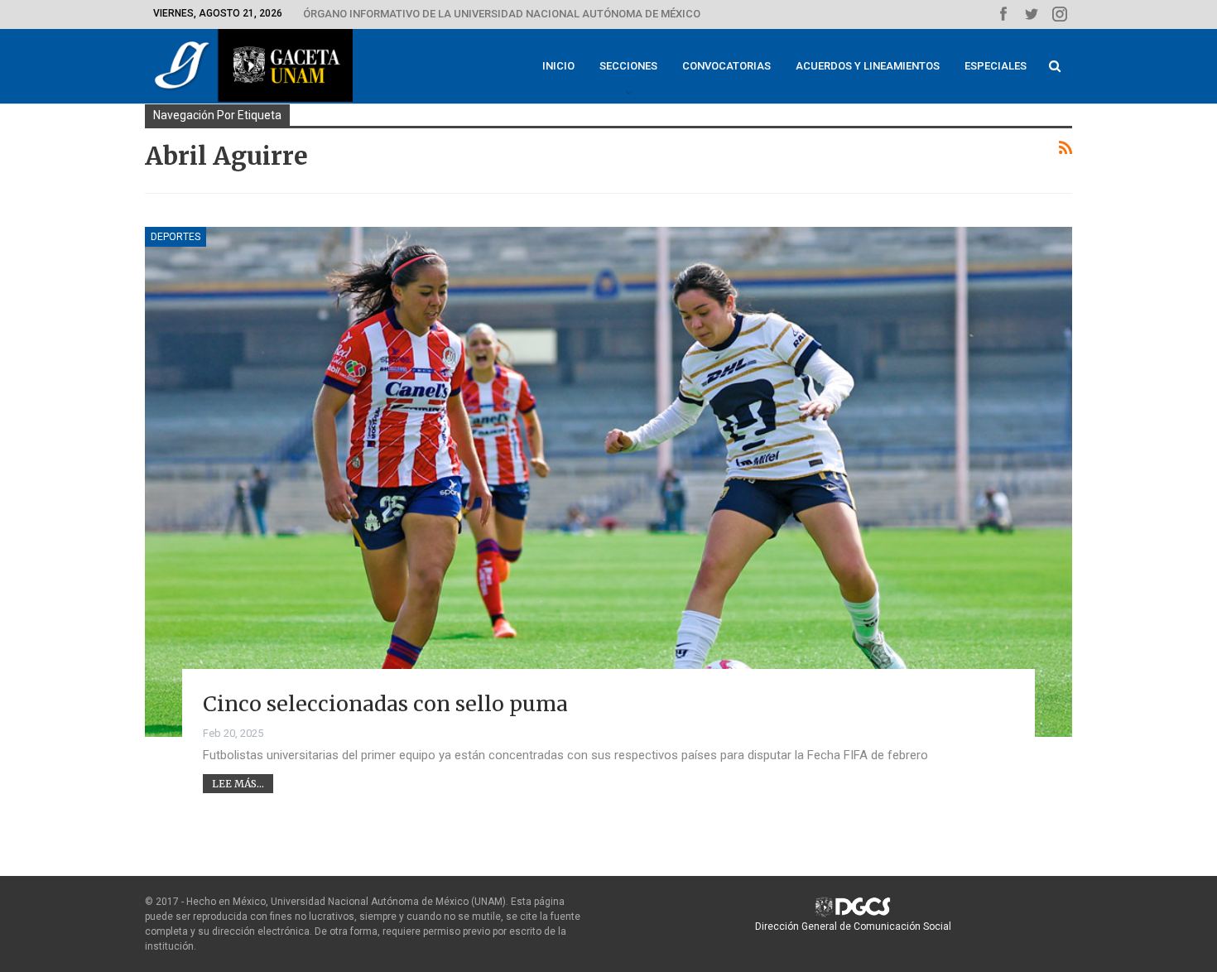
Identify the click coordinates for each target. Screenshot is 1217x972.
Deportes (175, 237)
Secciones (628, 66)
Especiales (995, 66)
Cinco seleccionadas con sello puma (385, 704)
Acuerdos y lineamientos (868, 66)
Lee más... (238, 783)
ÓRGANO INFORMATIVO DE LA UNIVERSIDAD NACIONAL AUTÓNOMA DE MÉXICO (501, 13)
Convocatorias (726, 66)
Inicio (558, 66)
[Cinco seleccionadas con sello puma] (608, 482)
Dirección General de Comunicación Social (853, 926)
